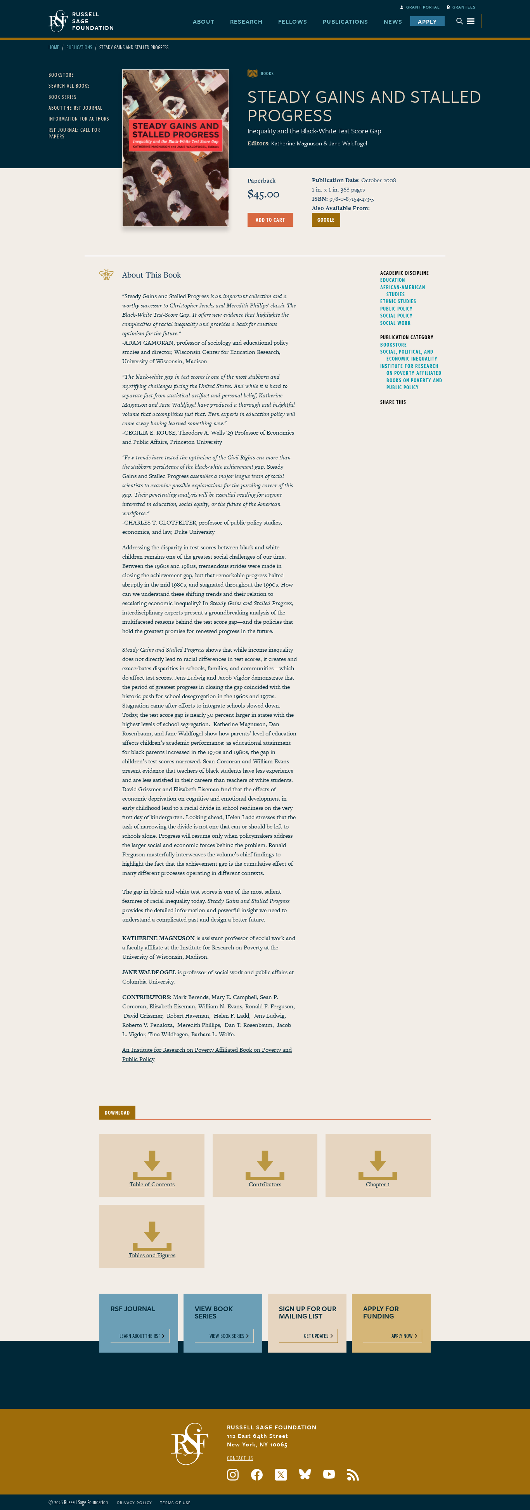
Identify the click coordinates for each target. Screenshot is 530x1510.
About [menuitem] (204, 21)
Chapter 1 (378, 1184)
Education (392, 279)
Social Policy (396, 315)
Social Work (395, 322)
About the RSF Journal (75, 108)
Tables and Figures (152, 1255)
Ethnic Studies (398, 301)
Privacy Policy (134, 1503)
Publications (79, 47)
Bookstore (61, 75)
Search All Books (69, 85)
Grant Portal (423, 7)
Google (326, 220)
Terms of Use (175, 1503)
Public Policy (396, 308)
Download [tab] (117, 1112)
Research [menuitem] (246, 21)
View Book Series (227, 1336)
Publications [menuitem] (345, 21)
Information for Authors (78, 118)
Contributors (265, 1184)
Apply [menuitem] (427, 21)
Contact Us (240, 1458)
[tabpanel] (264, 1214)
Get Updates (316, 1336)
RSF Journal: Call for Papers (74, 133)
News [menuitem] (393, 21)
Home (53, 47)
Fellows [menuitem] (292, 21)
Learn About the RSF (140, 1336)
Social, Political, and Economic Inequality (409, 355)
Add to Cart (270, 220)
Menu (465, 21)
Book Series (62, 97)
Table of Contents (152, 1184)
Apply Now (402, 1336)
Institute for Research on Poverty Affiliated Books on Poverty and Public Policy (411, 376)
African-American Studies (402, 291)
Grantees (464, 7)
